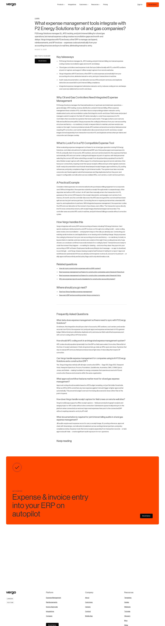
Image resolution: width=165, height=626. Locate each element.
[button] (61, 5)
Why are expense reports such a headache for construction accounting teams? (87, 279)
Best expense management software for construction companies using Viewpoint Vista (90, 275)
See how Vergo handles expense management (75, 292)
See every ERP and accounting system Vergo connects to (79, 295)
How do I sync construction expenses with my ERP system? (80, 268)
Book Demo (43, 61)
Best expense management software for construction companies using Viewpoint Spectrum (91, 272)
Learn (37, 18)
